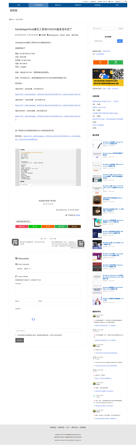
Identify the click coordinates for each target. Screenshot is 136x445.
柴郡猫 (78, 215)
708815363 (106, 51)
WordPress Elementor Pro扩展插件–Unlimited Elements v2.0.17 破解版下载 (113, 277)
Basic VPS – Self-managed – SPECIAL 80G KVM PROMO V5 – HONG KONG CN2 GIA (47, 105)
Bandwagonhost (53, 35)
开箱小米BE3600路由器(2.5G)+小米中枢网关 (112, 198)
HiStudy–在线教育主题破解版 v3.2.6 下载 (113, 299)
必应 (120, 41)
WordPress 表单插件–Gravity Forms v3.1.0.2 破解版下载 (113, 142)
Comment (18, 283)
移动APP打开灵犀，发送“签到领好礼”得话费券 (108, 119)
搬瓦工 (68, 35)
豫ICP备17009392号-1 (60, 437)
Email (40, 301)
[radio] (44, 204)
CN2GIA (62, 35)
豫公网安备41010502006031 (74, 437)
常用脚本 (100, 1)
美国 (108, 88)
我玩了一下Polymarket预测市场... (103, 378)
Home (12, 19)
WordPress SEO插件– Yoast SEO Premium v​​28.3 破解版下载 (113, 254)
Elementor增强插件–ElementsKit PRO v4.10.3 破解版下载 (113, 288)
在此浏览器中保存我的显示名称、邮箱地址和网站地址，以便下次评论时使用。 (40, 335)
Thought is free (77, 440)
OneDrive (86, 1)
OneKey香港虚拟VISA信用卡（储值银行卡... (106, 418)
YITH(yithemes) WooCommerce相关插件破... (106, 353)
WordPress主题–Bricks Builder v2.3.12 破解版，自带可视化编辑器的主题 (113, 176)
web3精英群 (100, 54)
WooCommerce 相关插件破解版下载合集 (113, 154)
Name (17, 301)
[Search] (125, 1)
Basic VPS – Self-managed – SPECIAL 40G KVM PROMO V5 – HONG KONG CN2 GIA (47, 94)
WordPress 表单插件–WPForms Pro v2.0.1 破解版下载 (113, 165)
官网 (104, 88)
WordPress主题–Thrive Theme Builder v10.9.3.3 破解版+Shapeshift (113, 187)
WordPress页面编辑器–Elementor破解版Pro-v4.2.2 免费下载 (113, 221)
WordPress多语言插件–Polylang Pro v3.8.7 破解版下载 (112, 265)
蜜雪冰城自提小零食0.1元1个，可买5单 (105, 101)
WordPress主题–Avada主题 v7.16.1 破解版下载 (113, 243)
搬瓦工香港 (75, 35)
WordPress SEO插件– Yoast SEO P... (104, 391)
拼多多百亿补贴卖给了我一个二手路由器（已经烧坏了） (113, 210)
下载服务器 (93, 1)
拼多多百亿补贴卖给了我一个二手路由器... (105, 325)
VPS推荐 (20, 19)
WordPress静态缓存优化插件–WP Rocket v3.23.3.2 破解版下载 (113, 232)
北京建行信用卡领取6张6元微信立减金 (105, 113)
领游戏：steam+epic (99, 107)
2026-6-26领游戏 (98, 125)
